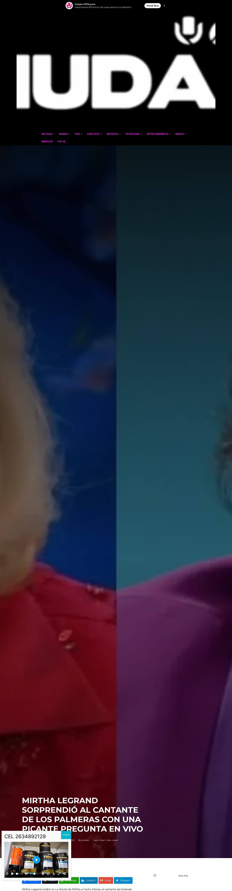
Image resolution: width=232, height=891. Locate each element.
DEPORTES (112, 133)
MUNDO (63, 133)
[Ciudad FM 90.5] (116, 67)
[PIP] (48, 873)
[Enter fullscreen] (59, 873)
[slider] (17, 873)
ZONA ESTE (93, 133)
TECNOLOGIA (132, 133)
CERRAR (66, 835)
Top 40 (61, 141)
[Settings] (42, 873)
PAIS (77, 133)
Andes (85, 840)
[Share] (64, 873)
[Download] (53, 873)
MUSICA (179, 133)
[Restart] (7, 873)
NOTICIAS (47, 133)
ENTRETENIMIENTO (157, 133)
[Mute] (26, 873)
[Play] (12, 873)
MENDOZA (47, 141)
